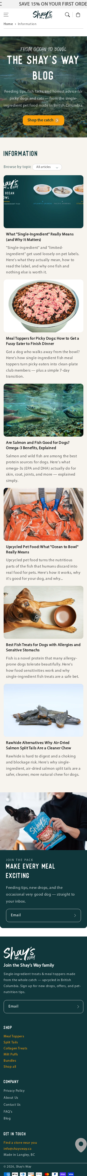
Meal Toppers (14, 1036)
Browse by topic (17, 167)
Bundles (10, 1061)
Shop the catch (40, 120)
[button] (6, 14)
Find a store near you (20, 1143)
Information (27, 24)
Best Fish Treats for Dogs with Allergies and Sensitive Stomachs (43, 647)
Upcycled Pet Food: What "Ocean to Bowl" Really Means (42, 549)
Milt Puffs (11, 1054)
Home (8, 24)
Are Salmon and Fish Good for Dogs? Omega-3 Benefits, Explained (38, 445)
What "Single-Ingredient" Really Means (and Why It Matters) (39, 237)
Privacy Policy (14, 1091)
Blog (7, 1118)
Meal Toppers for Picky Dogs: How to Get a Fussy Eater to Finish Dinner (42, 341)
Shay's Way (23, 1166)
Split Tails (11, 1042)
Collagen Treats (16, 1048)
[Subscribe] (75, 915)
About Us (11, 1098)
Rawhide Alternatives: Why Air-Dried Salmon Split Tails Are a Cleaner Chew (38, 745)
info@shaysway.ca (18, 1149)
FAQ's (8, 1112)
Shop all (10, 1067)
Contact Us (12, 1105)
